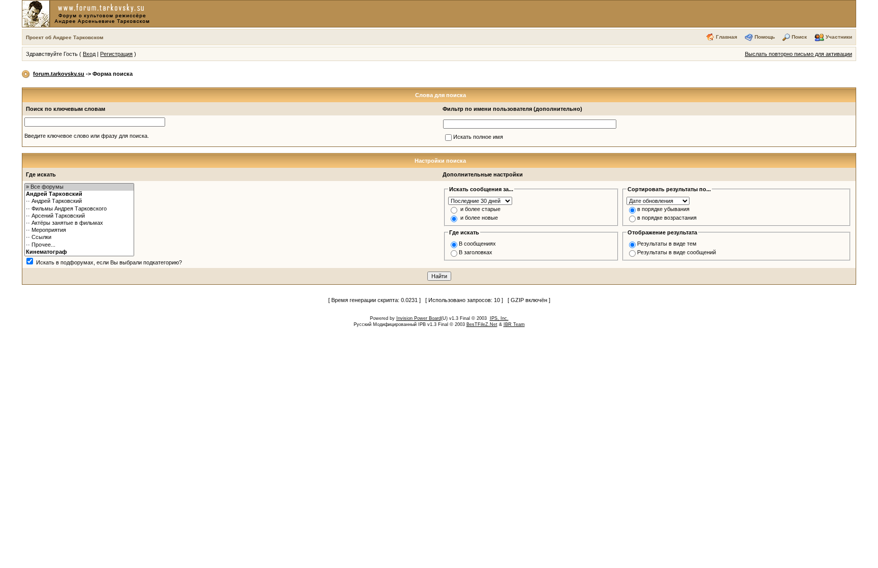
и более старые (480, 209)
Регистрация (116, 54)
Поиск (799, 37)
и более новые (479, 218)
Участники (839, 37)
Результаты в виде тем (667, 244)
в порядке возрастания (667, 218)
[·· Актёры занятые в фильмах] (79, 223)
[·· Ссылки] (79, 237)
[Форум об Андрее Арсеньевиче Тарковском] (87, 13)
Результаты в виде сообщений (676, 252)
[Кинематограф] (79, 252)
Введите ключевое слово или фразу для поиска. (86, 136)
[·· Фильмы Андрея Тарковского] (79, 209)
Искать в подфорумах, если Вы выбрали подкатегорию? (109, 262)
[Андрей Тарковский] (79, 194)
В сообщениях (477, 244)
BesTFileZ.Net (481, 324)
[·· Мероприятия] (79, 230)
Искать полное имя (478, 137)
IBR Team (514, 324)
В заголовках (475, 252)
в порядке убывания (663, 209)
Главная (726, 37)
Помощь (765, 37)
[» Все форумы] (79, 187)
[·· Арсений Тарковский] (79, 216)
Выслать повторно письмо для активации (798, 54)
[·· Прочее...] (79, 245)
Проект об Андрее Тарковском (64, 37)
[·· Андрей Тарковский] (79, 201)
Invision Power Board (418, 318)
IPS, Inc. (499, 318)
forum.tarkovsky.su (58, 74)
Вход (89, 54)
